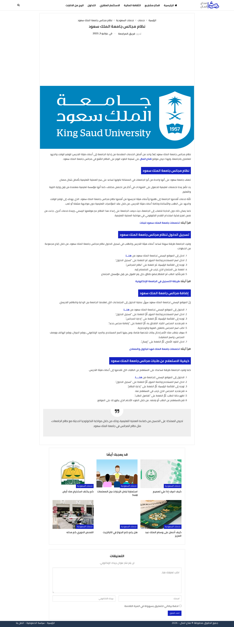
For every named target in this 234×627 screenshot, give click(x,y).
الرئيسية (169, 5)
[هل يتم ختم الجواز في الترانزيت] (117, 514)
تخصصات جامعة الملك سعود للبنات (160, 222)
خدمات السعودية (172, 486)
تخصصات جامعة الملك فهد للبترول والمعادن (154, 348)
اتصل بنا (20, 622)
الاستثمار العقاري (110, 5)
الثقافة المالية (132, 5)
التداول (92, 5)
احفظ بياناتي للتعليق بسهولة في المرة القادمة (151, 606)
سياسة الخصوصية (35, 622)
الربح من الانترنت (75, 5)
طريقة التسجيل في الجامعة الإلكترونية (157, 281)
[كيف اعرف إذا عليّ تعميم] (160, 473)
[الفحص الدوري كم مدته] (73, 514)
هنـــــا (138, 377)
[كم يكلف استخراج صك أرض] (73, 473)
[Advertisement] (117, 59)
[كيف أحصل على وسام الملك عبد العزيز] (160, 514)
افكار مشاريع (152, 5)
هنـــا (128, 255)
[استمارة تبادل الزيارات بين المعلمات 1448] (117, 473)
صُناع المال (146, 158)
